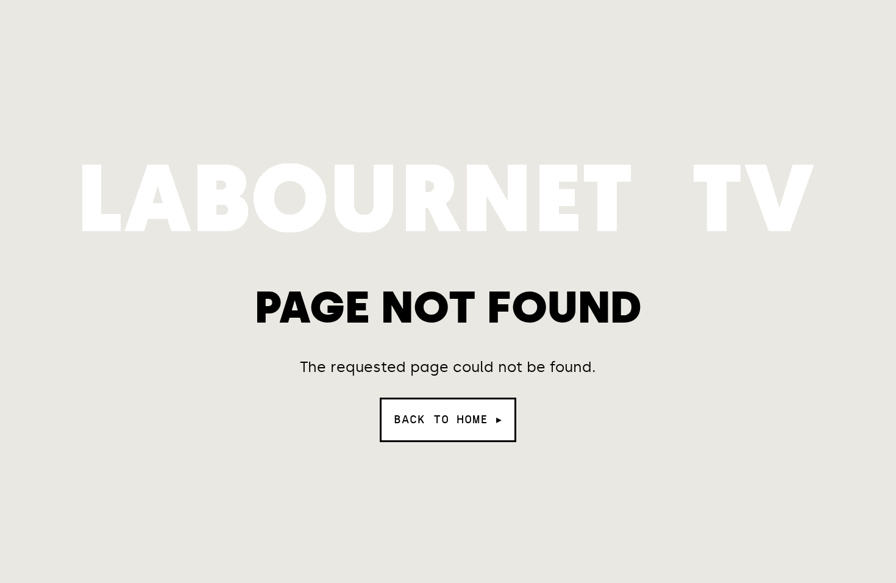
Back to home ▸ (448, 419)
